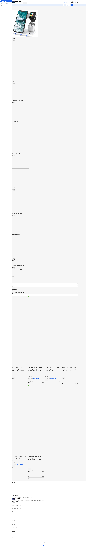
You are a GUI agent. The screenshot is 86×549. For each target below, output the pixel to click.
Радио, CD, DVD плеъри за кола (16, 505)
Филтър (13, 288)
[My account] (63, 5)
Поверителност (13, 524)
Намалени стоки (13, 520)
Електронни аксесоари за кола (16, 508)
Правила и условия (14, 527)
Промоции (12, 514)
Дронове (12, 511)
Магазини (12, 515)
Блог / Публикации (14, 522)
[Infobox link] (44, 482)
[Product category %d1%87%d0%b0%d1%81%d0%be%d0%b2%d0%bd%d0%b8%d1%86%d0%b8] (44, 146)
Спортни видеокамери (14, 503)
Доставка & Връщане (14, 518)
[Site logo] (16, 1)
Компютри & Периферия (15, 506)
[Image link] (15, 498)
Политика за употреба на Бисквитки (16, 529)
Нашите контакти (14, 517)
